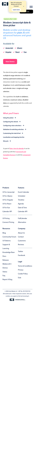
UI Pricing (6, 218)
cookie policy (23, 274)
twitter (20, 251)
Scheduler (21, 196)
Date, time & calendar (17, 148)
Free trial (26, 12)
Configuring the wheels (10, 122)
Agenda (21, 204)
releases (6, 260)
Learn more (16, 10)
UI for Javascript (8, 192)
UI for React (7, 204)
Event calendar (23, 192)
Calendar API (7, 211)
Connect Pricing (8, 222)
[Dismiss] (23, 6)
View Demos (10, 62)
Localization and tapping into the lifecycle (13, 139)
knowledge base (9, 252)
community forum (9, 237)
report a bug (7, 279)
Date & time (22, 208)
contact (21, 237)
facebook (21, 255)
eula (19, 278)
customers (22, 241)
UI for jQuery (7, 196)
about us (21, 233)
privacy (20, 270)
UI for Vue (6, 208)
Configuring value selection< (12, 125)
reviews (21, 244)
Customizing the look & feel (12, 133)
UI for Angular (8, 200)
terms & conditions (25, 266)
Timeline (21, 200)
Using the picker (8, 118)
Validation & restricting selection (13, 129)
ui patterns (7, 241)
